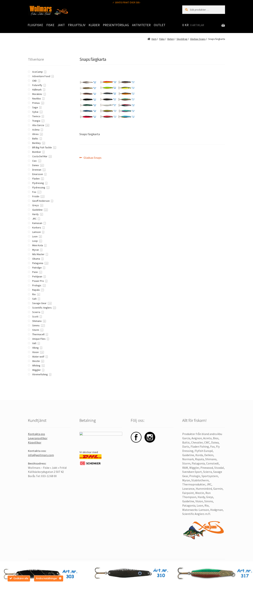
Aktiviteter (141, 25)
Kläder (94, 25)
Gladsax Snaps (197, 39)
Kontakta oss (36, 434)
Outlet (159, 25)
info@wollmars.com (41, 455)
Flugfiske (35, 25)
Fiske (50, 25)
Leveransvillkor (37, 438)
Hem (154, 39)
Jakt (61, 25)
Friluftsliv (76, 25)
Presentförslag (116, 25)
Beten (170, 39)
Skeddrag (182, 39)
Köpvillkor (34, 442)
